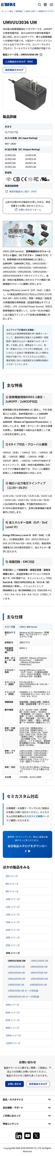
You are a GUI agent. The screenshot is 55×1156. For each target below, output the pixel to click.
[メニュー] (51, 5)
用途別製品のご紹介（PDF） (23, 191)
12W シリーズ (13, 906)
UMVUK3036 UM (39, 966)
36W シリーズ (13, 953)
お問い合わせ (14, 1084)
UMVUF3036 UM (38, 972)
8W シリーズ (12, 891)
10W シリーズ (13, 899)
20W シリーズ (13, 929)
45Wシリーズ (12, 1004)
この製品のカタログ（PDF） (19, 61)
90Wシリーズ (12, 1027)
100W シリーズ (13, 1035)
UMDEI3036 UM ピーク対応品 (23, 990)
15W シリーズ (13, 914)
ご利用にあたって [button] (12, 1115)
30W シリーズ (13, 945)
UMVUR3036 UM (39, 978)
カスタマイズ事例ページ (36, 816)
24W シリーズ (13, 937)
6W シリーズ (12, 883)
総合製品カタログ (14, 69)
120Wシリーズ (13, 1043)
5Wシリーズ (12, 876)
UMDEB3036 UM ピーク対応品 (23, 996)
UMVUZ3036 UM (39, 960)
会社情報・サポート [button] (13, 1107)
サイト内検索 (39, 4)
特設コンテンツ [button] (11, 1123)
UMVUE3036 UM (16, 966)
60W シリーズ (13, 1012)
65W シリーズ (13, 1020)
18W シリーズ (13, 922)
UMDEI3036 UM (16, 984)
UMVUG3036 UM (16, 978)
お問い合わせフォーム (30, 209)
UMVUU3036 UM (16, 960)
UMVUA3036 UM (16, 972)
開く (41, 54)
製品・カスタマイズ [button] (13, 1099)
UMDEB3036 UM (38, 984)
